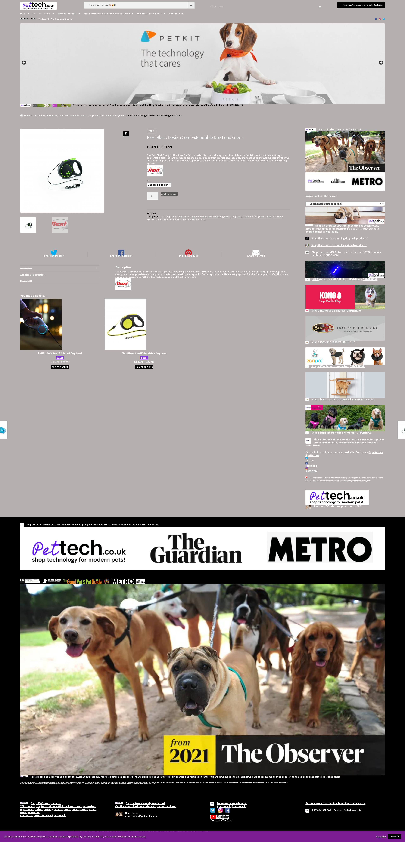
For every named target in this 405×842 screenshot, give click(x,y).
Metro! (70, 19)
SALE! (47, 13)
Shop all (316, 399)
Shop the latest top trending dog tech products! (339, 238)
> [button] (380, 62)
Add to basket (169, 194)
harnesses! (350, 432)
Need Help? (131, 813)
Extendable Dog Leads (114, 115)
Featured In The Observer (51, 19)
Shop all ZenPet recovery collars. (330, 366)
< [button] (24, 62)
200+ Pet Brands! (67, 13)
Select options (144, 367)
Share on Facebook (121, 255)
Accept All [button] (394, 836)
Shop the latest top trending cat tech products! (339, 245)
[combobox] (345, 203)
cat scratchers (329, 399)
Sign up (318, 439)
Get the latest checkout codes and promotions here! (145, 806)
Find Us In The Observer (332, 129)
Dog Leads (94, 115)
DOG (22, 13)
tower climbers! (350, 399)
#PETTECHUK (176, 13)
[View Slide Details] (202, 63)
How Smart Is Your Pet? (149, 13)
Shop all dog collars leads (326, 432)
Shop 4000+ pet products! (46, 803)
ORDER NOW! (370, 279)
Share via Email (256, 255)
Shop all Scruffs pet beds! (326, 342)
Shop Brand (170, 219)
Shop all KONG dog (322, 310)
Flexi (269, 216)
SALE (160, 219)
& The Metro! (353, 129)
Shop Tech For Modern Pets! (191, 219)
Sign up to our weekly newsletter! (145, 803)
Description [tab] (26, 268)
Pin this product (188, 255)
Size (149, 181)
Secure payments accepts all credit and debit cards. (335, 803)
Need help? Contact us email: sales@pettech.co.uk (363, 4)
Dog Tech (236, 216)
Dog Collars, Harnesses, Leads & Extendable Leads (59, 115)
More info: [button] (381, 836)
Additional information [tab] (32, 274)
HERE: (316, 445)
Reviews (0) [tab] (26, 281)
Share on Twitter (54, 255)
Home (27, 115)
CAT (35, 13)
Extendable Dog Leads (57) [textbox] (344, 204)
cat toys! (341, 310)
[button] (126, 133)
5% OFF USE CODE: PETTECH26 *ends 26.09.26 (108, 13)
